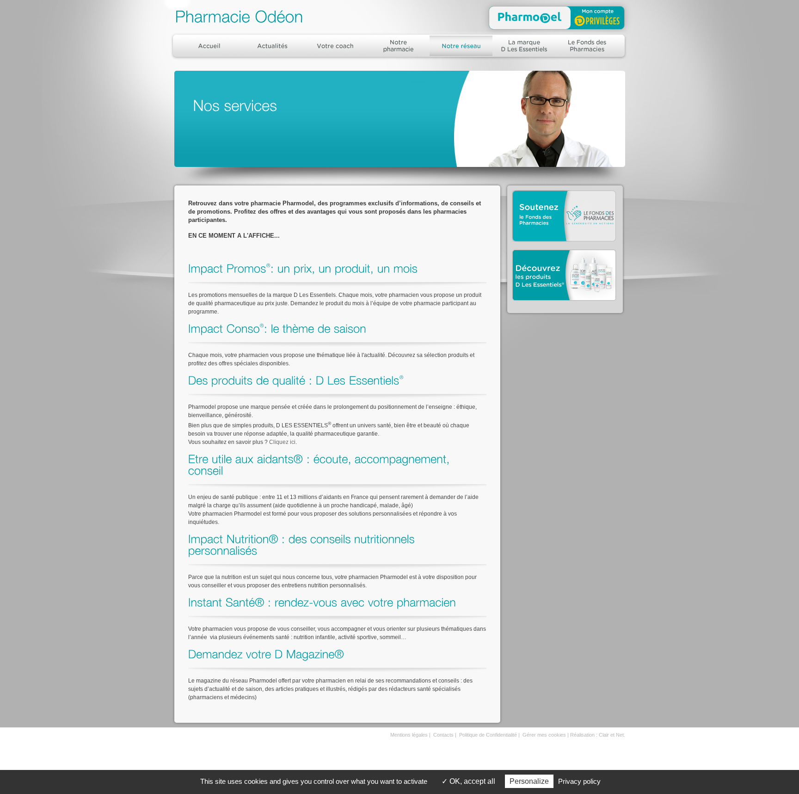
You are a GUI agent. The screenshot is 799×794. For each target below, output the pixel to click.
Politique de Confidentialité (488, 735)
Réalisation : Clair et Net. (597, 735)
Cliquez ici (282, 442)
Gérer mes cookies (544, 735)
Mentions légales (409, 735)
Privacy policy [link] (579, 781)
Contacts (443, 735)
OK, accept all (471, 781)
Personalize (529, 781)
